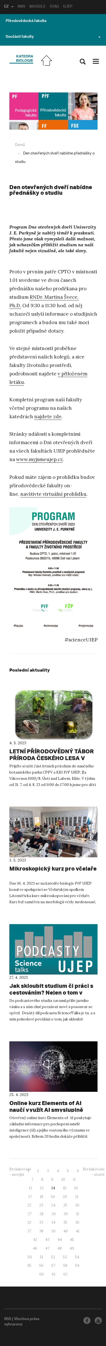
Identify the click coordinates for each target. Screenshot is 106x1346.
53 (65, 1257)
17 (30, 1196)
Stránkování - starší (93, 1172)
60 (41, 1274)
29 (53, 1214)
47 (47, 1248)
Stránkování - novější (20, 1172)
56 (41, 1265)
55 (29, 1265)
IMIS (21, 7)
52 (53, 1257)
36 (77, 1222)
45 (72, 1239)
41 (77, 1231)
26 (77, 1205)
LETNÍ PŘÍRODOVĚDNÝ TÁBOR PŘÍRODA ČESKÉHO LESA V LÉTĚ (51, 758)
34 (53, 1222)
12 (30, 1188)
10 (63, 1179)
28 (42, 1214)
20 (65, 1196)
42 (35, 1239)
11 (74, 1179)
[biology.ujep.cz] (21, 59)
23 (41, 1205)
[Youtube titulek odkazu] (98, 1320)
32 (29, 1222)
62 (65, 1274)
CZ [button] (6, 7)
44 (59, 1239)
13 (42, 1188)
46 (35, 1248)
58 (65, 1265)
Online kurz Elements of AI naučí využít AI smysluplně (46, 1106)
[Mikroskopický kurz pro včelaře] (53, 832)
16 (76, 1188)
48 (59, 1248)
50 (30, 1257)
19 (53, 1196)
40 (65, 1231)
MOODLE (37, 7)
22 (29, 1205)
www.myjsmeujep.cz (39, 459)
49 (72, 1248)
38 (41, 1231)
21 (76, 1196)
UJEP (67, 7)
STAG (54, 7)
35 (65, 1222)
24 (53, 1205)
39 (53, 1231)
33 (41, 1222)
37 (29, 1231)
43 (47, 1239)
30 (66, 1214)
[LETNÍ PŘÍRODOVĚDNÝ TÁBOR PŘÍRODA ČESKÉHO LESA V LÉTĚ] (53, 714)
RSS (7, 1319)
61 (53, 1274)
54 (77, 1257)
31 (77, 1214)
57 (53, 1265)
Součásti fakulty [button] (20, 37)
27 (30, 1214)
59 (77, 1265)
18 (41, 1196)
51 (41, 1257)
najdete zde (48, 416)
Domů (20, 145)
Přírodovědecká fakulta (26, 21)
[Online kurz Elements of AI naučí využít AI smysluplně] (53, 1066)
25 (65, 1205)
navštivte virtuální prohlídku (53, 494)
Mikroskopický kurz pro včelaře (53, 868)
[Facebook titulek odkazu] (86, 1320)
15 (64, 1188)
